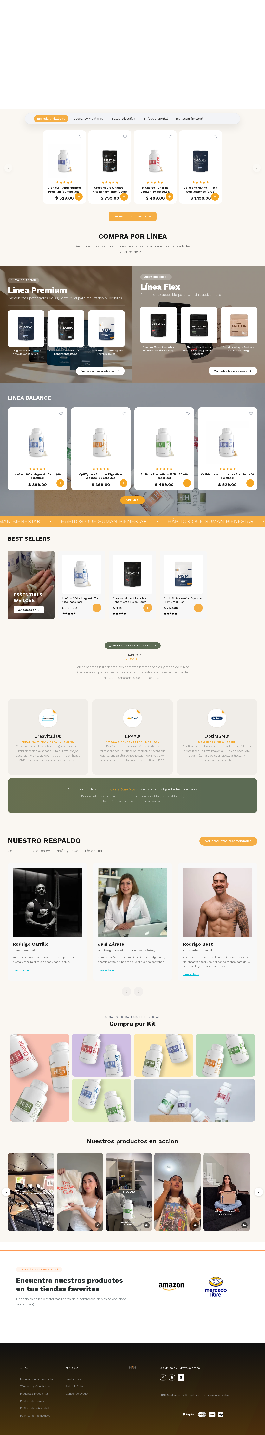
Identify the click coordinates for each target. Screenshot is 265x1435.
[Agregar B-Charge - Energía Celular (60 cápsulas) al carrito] (169, 197)
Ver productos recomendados (228, 841)
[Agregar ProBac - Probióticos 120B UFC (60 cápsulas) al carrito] (187, 483)
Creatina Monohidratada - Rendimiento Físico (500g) (130, 600)
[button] (11, 9)
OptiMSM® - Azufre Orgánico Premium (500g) (183, 600)
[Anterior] (6, 1192)
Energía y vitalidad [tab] (51, 118)
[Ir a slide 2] (132, 104)
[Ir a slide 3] (137, 104)
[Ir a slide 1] (128, 103)
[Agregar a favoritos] (79, 136)
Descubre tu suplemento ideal (213, 9)
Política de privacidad (34, 1408)
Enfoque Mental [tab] (155, 118)
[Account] (251, 9)
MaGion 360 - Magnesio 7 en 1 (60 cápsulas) (81, 600)
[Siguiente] (259, 1192)
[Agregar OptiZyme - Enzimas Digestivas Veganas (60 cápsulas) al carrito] (123, 483)
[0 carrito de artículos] (259, 9)
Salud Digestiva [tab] (123, 118)
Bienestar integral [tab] (189, 118)
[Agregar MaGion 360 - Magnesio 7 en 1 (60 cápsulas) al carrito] (60, 483)
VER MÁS (132, 500)
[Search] (242, 9)
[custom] (163, 1377)
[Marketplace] (171, 1286)
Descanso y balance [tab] (89, 118)
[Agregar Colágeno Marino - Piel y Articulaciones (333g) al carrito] (215, 197)
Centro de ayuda (76, 1393)
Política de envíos (32, 1401)
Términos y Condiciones (36, 1386)
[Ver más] (132, 54)
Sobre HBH (73, 1386)
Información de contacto (36, 1379)
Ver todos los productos (130, 216)
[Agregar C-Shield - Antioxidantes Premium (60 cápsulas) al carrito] (79, 197)
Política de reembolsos (35, 1415)
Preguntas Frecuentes (34, 1393)
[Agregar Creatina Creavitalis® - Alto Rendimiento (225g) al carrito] (124, 197)
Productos (72, 1379)
